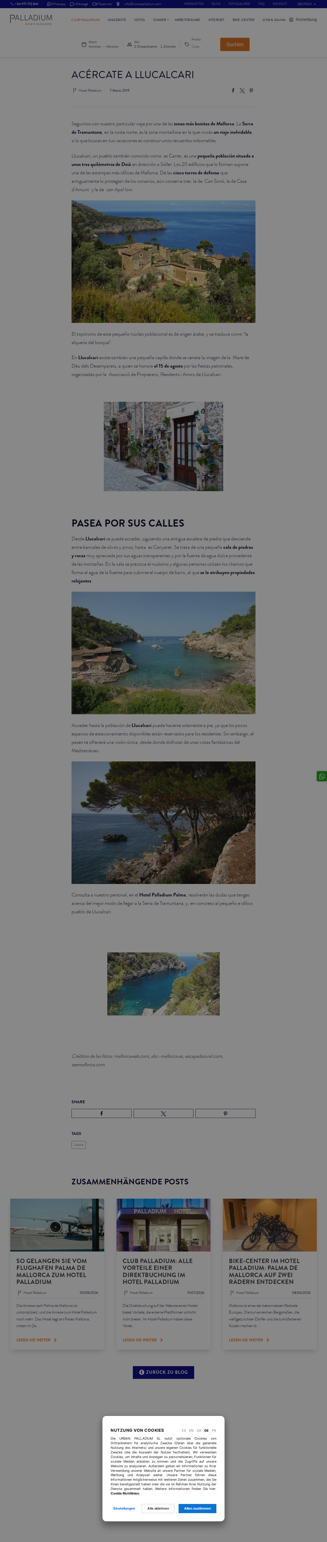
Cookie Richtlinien (125, 1493)
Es (184, 1430)
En (191, 1430)
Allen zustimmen (197, 1508)
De (206, 1430)
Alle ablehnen (158, 1508)
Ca (199, 1430)
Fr (214, 1430)
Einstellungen (124, 1508)
